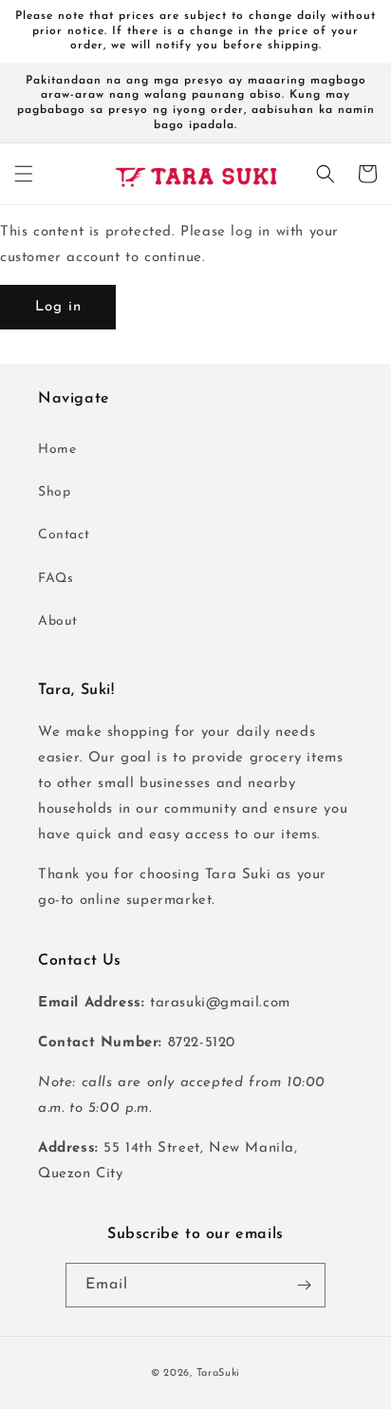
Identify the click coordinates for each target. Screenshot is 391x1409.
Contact (63, 535)
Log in (58, 307)
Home (57, 449)
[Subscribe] (304, 1285)
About (58, 621)
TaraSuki (218, 1373)
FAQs (55, 579)
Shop (54, 492)
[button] (24, 174)
